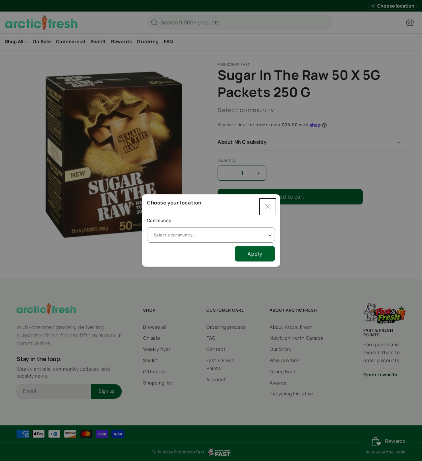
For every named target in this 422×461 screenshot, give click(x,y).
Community (159, 220)
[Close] (267, 207)
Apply (255, 253)
